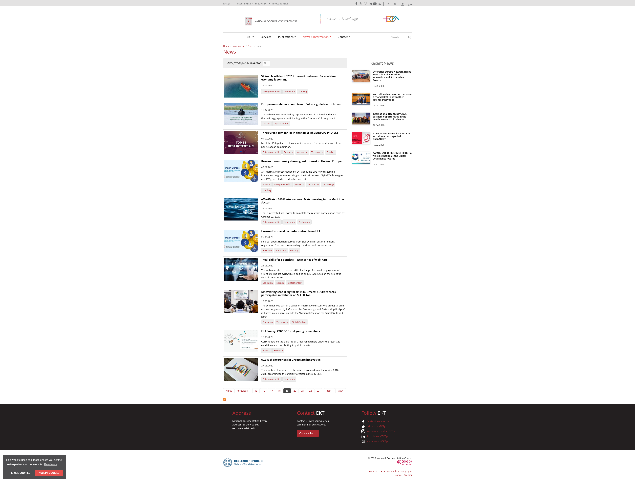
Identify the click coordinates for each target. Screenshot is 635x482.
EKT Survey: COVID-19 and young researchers (290, 331)
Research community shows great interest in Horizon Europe (301, 161)
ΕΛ (388, 4)
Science (266, 184)
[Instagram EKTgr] (366, 3)
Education (268, 282)
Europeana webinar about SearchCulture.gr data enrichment (301, 104)
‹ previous (242, 390)
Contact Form (307, 433)
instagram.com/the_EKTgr (381, 431)
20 (295, 390)
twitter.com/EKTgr (376, 426)
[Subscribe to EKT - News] (285, 399)
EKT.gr (226, 3)
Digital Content (281, 123)
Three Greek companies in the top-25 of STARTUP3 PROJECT (299, 133)
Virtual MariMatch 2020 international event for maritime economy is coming (298, 78)
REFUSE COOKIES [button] (20, 473)
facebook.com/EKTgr (378, 421)
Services (266, 37)
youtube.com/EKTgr (377, 441)
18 (279, 390)
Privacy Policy (391, 471)
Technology (317, 152)
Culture (266, 123)
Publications (286, 37)
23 (318, 390)
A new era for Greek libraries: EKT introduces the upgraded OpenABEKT (391, 136)
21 (302, 390)
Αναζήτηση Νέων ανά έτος (244, 63)
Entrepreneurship (271, 91)
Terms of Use (374, 471)
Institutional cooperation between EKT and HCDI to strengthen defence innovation (392, 97)
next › (329, 390)
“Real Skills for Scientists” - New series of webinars (294, 259)
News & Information (316, 37)
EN (394, 4)
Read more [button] (50, 464)
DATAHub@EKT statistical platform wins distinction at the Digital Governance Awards (392, 155)
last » (340, 390)
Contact (343, 37)
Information (239, 45)
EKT (249, 37)
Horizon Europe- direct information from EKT (290, 231)
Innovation (289, 91)
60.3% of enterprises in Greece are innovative (290, 360)
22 (310, 390)
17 (271, 390)
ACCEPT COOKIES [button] (49, 473)
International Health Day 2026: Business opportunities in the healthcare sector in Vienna (390, 116)
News (250, 45)
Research (288, 152)
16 (263, 390)
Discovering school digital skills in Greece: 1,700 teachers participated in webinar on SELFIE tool (298, 293)
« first (229, 390)
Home (226, 45)
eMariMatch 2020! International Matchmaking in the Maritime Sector (302, 201)
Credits (408, 475)
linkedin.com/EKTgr (377, 436)
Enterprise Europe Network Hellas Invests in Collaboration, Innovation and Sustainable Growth (392, 75)
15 (256, 390)
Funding (303, 91)
